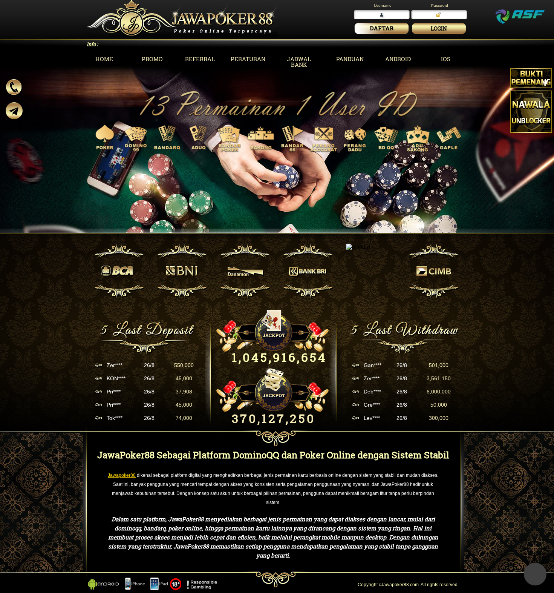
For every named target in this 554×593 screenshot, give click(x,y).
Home (104, 59)
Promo (152, 59)
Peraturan (248, 59)
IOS (445, 59)
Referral (200, 59)
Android (398, 59)
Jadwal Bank (299, 61)
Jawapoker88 (122, 475)
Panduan (350, 59)
